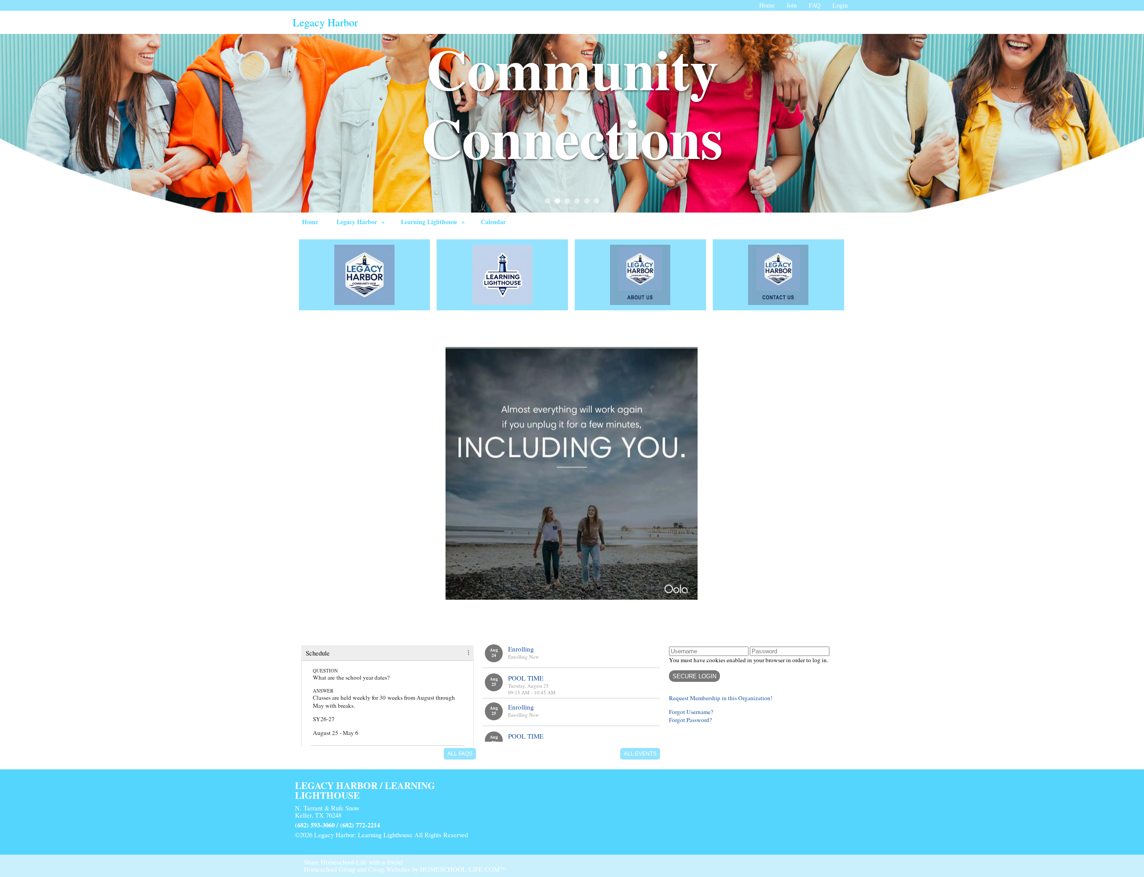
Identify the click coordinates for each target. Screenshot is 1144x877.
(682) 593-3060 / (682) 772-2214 (337, 825)
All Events (640, 754)
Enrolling (521, 648)
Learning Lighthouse (434, 221)
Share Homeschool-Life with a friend (353, 862)
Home (310, 221)
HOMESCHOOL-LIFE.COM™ (463, 869)
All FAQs (459, 754)
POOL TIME (525, 677)
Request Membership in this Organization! (720, 698)
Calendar (493, 221)
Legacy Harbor (361, 221)
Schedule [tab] (318, 653)
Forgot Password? (690, 720)
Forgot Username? (691, 712)
